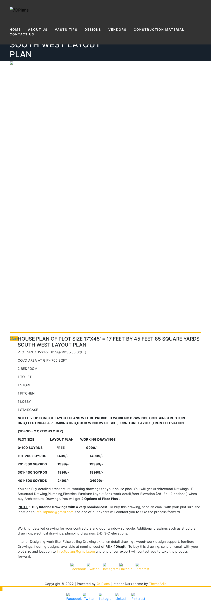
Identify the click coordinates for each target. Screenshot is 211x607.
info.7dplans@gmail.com (55, 512)
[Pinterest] (142, 569)
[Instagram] (109, 569)
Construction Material (159, 30)
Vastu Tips (66, 30)
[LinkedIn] (125, 569)
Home (15, 30)
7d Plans (103, 584)
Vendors (117, 30)
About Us (38, 30)
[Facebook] (77, 569)
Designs (93, 30)
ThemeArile (157, 584)
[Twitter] (93, 569)
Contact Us (22, 34)
